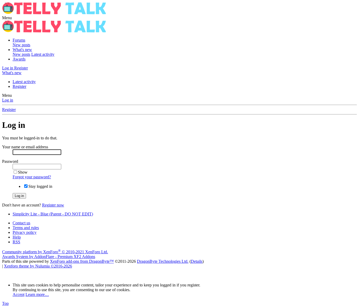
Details (196, 261)
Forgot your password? (32, 177)
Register (19, 86)
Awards (19, 59)
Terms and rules (26, 227)
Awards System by (48, 256)
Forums (19, 40)
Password (10, 161)
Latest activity (42, 54)
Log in (7, 100)
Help (17, 237)
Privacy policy (25, 232)
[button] (7, 18)
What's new (22, 49)
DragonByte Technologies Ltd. (162, 261)
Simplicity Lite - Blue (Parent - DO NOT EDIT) (53, 214)
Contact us (21, 223)
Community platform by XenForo (55, 252)
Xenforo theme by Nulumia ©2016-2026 (38, 266)
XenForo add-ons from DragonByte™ (82, 261)
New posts (21, 45)
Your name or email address (25, 147)
